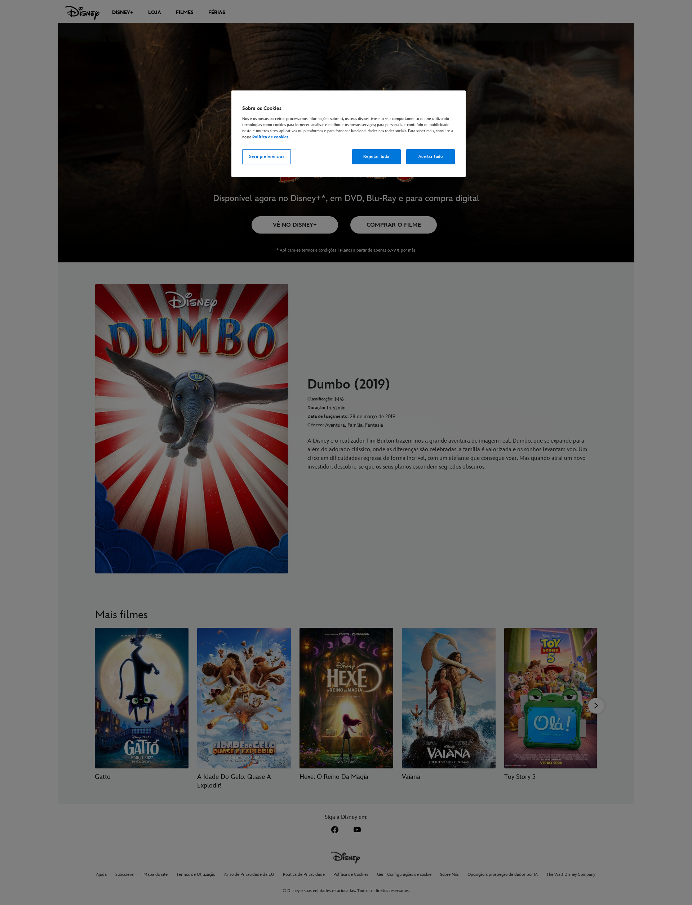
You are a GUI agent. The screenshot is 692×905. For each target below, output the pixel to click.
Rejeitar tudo (376, 156)
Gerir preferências (266, 156)
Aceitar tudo (430, 156)
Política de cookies (270, 137)
